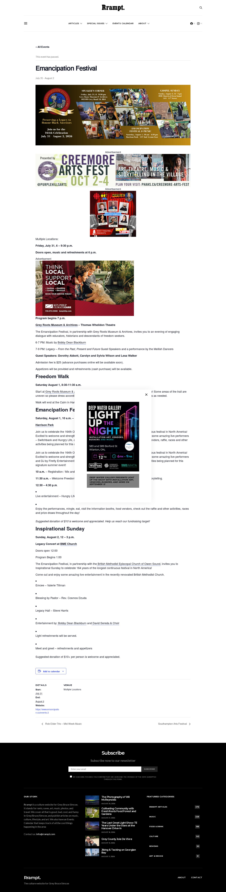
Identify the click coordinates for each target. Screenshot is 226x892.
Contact (196, 877)
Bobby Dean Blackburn (72, 342)
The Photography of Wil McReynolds (115, 798)
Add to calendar (51, 671)
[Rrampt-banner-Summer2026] (113, 170)
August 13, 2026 (108, 843)
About (142, 23)
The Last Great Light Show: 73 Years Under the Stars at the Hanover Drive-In (119, 825)
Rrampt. (32, 877)
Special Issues (95, 23)
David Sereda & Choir (105, 623)
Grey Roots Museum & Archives (65, 391)
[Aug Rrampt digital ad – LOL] (113, 213)
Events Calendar (123, 23)
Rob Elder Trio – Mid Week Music (63, 723)
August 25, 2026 (108, 804)
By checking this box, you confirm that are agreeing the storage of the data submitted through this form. (114, 778)
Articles (73, 23)
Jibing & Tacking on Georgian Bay (118, 851)
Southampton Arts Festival (173, 723)
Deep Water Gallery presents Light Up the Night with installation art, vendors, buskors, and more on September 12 (111, 480)
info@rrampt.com (45, 834)
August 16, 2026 (108, 832)
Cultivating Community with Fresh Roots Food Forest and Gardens (118, 811)
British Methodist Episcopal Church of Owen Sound (128, 564)
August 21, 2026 (108, 818)
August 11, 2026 (108, 856)
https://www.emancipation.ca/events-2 (47, 711)
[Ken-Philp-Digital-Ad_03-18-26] (85, 288)
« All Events (42, 47)
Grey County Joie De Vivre (116, 839)
